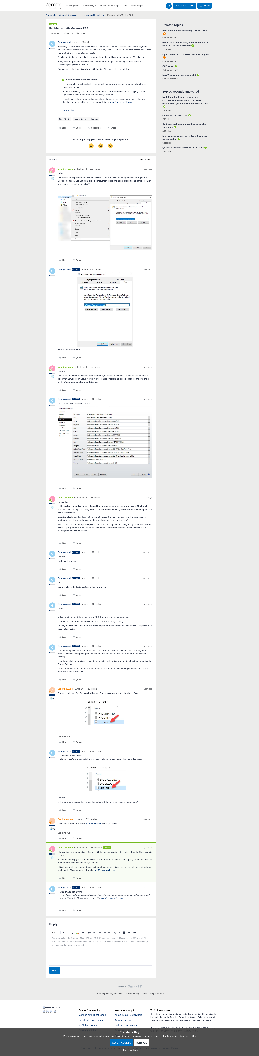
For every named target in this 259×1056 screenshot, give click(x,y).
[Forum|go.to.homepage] (53, 6)
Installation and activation (86, 119)
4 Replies (166, 151)
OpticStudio (64, 119)
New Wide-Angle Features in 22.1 (179, 75)
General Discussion (68, 15)
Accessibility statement (153, 993)
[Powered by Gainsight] (130, 987)
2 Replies (166, 110)
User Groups (136, 5)
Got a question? (170, 37)
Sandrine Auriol (65, 689)
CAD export (168, 66)
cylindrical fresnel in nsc (175, 115)
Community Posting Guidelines (109, 993)
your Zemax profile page (121, 102)
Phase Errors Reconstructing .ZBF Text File (184, 30)
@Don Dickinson (93, 823)
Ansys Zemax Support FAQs (113, 5)
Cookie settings (133, 993)
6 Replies (166, 143)
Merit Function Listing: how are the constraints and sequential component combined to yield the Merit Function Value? (185, 100)
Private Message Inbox (91, 1020)
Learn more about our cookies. (181, 1036)
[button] (184, 6)
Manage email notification (92, 1015)
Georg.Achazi (64, 42)
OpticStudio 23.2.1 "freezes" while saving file (185, 54)
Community (51, 15)
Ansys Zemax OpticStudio (128, 1015)
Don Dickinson (65, 169)
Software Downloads (126, 1025)
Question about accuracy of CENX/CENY (183, 148)
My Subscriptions (88, 1025)
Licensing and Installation (92, 15)
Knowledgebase (72, 5)
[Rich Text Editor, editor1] (100, 950)
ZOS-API (166, 49)
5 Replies (166, 131)
